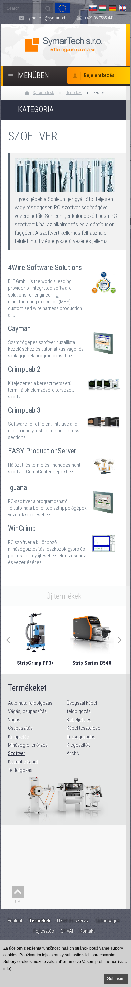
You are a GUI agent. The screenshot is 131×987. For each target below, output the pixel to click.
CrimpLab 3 (65, 420)
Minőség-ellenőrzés (28, 745)
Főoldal (15, 921)
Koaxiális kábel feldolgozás (23, 766)
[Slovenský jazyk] (93, 8)
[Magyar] (103, 8)
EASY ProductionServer (65, 459)
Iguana (65, 497)
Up (17, 901)
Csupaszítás (20, 728)
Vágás (14, 720)
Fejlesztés (43, 931)
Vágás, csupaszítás (27, 711)
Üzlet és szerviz (73, 921)
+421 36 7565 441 (99, 18)
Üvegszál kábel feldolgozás (82, 707)
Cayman (65, 338)
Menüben (33, 75)
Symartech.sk (43, 92)
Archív (73, 753)
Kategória (36, 109)
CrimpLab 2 (65, 379)
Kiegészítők (78, 745)
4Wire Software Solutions (65, 287)
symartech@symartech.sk (49, 18)
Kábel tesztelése (83, 728)
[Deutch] (112, 8)
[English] (122, 8)
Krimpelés (18, 737)
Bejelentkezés (99, 75)
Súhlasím (115, 978)
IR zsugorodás (81, 737)
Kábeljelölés (79, 720)
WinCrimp (65, 542)
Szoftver (100, 92)
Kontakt (87, 931)
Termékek (74, 92)
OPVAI (67, 931)
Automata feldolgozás (30, 703)
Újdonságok (108, 921)
